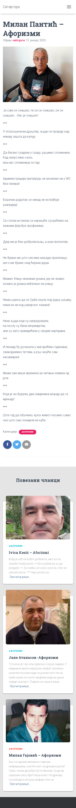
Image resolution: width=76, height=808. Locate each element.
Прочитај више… (20, 576)
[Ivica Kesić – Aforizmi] (38, 517)
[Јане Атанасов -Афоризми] (38, 616)
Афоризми (28, 432)
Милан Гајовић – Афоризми (35, 755)
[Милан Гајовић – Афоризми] (38, 720)
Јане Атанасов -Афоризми (33, 657)
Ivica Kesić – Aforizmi (29, 552)
